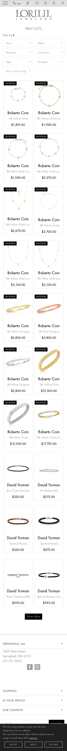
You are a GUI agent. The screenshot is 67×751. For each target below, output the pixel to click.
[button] (62, 3)
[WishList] (37, 3)
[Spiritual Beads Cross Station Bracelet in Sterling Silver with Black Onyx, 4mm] (49, 573)
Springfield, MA (14, 644)
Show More (33, 616)
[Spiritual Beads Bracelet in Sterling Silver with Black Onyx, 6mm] (49, 520)
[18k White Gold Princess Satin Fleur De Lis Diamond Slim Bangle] (18, 414)
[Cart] (46, 3)
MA (19, 3)
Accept (13, 744)
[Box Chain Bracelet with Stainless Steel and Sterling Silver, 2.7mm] (18, 467)
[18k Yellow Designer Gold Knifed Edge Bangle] (18, 308)
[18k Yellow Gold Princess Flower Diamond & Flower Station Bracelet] (18, 95)
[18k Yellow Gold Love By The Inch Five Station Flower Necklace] (18, 255)
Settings (53, 744)
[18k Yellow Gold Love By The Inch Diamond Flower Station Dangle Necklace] (18, 201)
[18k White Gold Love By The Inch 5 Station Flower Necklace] (49, 255)
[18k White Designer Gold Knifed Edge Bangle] (18, 361)
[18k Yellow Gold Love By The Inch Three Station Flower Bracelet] (49, 95)
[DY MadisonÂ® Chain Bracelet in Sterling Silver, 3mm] (49, 467)
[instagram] (37, 667)
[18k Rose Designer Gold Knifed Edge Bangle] (49, 308)
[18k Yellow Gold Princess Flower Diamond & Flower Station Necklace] (49, 201)
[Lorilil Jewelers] (33, 14)
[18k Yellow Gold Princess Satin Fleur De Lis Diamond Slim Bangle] (49, 361)
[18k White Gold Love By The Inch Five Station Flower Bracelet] (49, 148)
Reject (33, 744)
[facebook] (30, 667)
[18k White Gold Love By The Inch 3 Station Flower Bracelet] (18, 148)
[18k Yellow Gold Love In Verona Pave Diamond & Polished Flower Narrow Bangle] (49, 414)
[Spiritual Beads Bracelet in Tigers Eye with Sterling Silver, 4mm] (18, 520)
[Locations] (28, 3)
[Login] (54, 3)
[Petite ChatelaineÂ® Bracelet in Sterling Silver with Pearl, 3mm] (18, 573)
